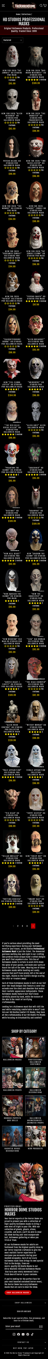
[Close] (44, 645)
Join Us (38, 708)
